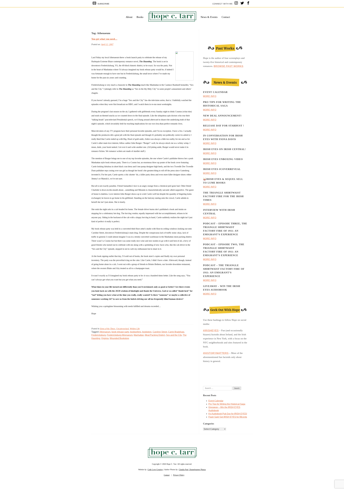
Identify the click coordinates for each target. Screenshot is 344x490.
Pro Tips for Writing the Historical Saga (226, 404)
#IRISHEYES (211, 330)
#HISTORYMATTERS (216, 353)
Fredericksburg (98, 335)
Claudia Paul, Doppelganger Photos (192, 470)
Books (140, 16)
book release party (120, 332)
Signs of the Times (107, 328)
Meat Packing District (155, 335)
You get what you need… (104, 39)
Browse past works (228, 66)
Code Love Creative (155, 470)
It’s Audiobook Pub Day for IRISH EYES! (227, 414)
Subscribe (103, 4)
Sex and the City (174, 335)
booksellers (135, 332)
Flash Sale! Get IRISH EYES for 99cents (227, 417)
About (129, 16)
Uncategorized (122, 328)
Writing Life (135, 328)
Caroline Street (160, 332)
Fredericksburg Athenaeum (120, 335)
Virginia (105, 338)
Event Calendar (215, 401)
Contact (226, 16)
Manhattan (139, 335)
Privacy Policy (178, 475)
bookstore (147, 332)
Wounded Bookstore (119, 338)
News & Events (209, 16)
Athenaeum (104, 332)
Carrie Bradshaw (176, 332)
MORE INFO (209, 96)
